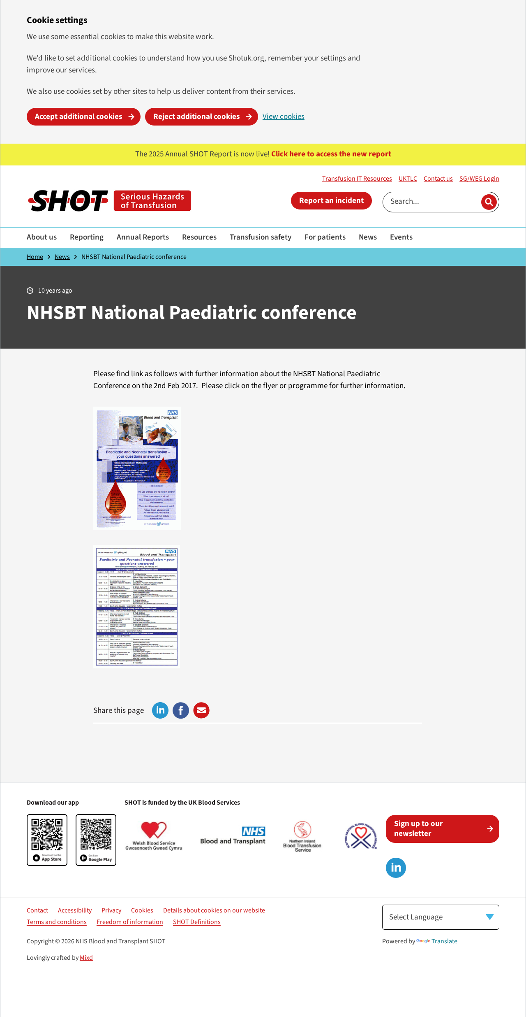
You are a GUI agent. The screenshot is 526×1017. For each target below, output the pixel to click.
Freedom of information (130, 921)
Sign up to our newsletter (418, 828)
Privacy (111, 910)
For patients (325, 237)
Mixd (86, 957)
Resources (199, 237)
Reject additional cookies (196, 116)
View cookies (284, 116)
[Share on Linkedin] (160, 710)
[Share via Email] (201, 710)
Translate (444, 941)
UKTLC (408, 178)
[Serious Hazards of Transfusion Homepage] (109, 200)
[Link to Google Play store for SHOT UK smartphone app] (96, 840)
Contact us (438, 178)
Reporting (87, 237)
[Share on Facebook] (181, 710)
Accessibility (75, 910)
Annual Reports (143, 237)
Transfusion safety (260, 237)
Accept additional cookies (78, 116)
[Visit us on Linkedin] (396, 868)
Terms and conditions (57, 921)
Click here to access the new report (331, 154)
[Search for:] (431, 202)
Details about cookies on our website (214, 910)
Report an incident (331, 200)
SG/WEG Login (479, 178)
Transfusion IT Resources (357, 178)
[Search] (489, 202)
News (368, 237)
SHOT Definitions (197, 921)
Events (401, 237)
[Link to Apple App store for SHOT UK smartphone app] (47, 840)
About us (42, 237)
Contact (37, 910)
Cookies (142, 910)
